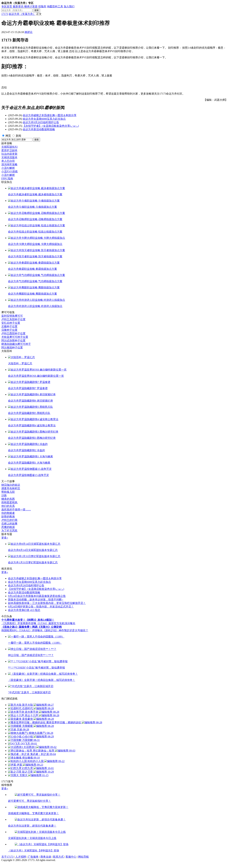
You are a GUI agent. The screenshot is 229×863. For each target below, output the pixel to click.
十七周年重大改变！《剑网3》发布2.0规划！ (27, 619)
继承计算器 (31, 6)
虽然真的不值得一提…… (16, 509)
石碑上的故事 (9, 523)
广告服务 (33, 856)
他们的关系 (8, 506)
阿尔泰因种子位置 (12, 347)
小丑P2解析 (8, 167)
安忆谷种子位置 (10, 322)
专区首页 (6, 6)
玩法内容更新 (9, 153)
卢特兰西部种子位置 (13, 333)
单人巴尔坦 (8, 160)
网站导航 (83, 856)
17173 (4, 14)
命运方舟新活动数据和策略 (39, 129)
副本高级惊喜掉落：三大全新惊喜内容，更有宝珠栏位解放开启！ (47, 603)
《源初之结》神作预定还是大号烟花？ (65, 630)
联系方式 (58, 856)
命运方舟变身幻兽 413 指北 (24, 610)
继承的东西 (8, 498)
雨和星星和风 (9, 502)
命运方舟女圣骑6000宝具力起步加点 (44, 118)
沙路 (4, 495)
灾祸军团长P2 (9, 146)
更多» (4, 537)
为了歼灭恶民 (9, 530)
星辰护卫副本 (9, 150)
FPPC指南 (7, 178)
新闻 (18, 135)
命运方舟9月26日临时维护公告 (41, 122)
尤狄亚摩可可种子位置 (14, 337)
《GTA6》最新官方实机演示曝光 (55, 623)
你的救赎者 (8, 513)
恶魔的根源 (8, 527)
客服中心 (71, 856)
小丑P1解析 (8, 175)
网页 (8, 135)
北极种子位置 (9, 326)
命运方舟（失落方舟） (22, 14)
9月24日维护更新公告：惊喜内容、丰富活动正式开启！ (41, 606)
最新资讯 (18, 6)
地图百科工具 (55, 6)
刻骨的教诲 (8, 516)
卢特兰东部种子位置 (13, 319)
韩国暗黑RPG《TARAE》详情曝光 (22, 630)
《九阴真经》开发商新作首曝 (18, 623)
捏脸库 (42, 6)
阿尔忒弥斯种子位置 (13, 340)
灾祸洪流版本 (9, 157)
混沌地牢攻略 (9, 164)
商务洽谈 (45, 856)
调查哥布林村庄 (10, 488)
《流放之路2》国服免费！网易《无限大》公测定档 (31, 626)
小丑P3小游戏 (9, 171)
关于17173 (7, 856)
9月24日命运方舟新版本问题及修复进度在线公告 (37, 596)
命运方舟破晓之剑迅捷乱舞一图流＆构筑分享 (49, 115)
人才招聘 (20, 856)
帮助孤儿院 (8, 491)
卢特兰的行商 (9, 520)
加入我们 (69, 6)
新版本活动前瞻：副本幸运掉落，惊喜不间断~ (35, 599)
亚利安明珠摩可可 (12, 315)
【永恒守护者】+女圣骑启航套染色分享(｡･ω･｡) (51, 125)
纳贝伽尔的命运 (10, 484)
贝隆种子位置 (9, 329)
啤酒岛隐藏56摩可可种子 (16, 344)
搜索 (36, 10)
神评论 (28, 32)
